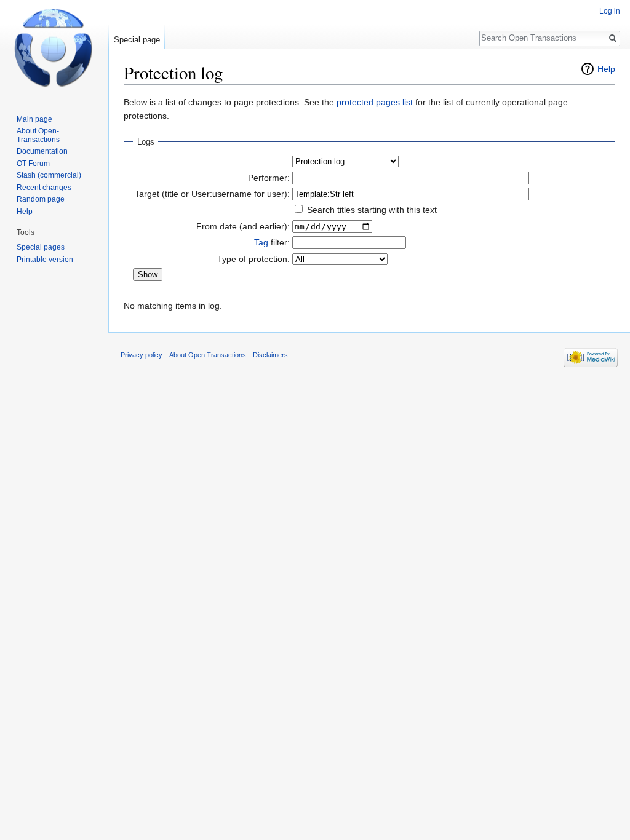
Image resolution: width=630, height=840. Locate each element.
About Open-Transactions (38, 135)
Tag (261, 242)
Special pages (41, 247)
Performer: (269, 178)
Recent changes (44, 187)
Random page (41, 199)
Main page (34, 119)
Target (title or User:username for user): (212, 194)
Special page (137, 39)
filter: (272, 242)
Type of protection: (253, 259)
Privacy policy (141, 355)
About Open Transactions (207, 355)
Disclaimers (270, 355)
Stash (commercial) (49, 175)
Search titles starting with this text (372, 210)
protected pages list (375, 102)
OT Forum (33, 163)
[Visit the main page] (54, 49)
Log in (609, 11)
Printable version (45, 259)
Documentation (42, 151)
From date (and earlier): (243, 226)
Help (606, 69)
